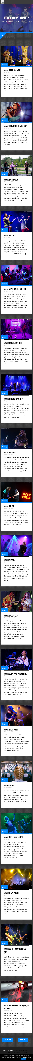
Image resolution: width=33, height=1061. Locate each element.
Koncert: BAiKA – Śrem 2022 (12, 70)
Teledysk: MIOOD (9, 785)
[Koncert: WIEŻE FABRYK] (16, 715)
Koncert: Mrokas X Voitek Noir (13, 399)
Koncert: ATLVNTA (9, 560)
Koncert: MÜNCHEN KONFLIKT (13, 343)
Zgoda (23, 1059)
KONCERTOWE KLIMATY (16, 18)
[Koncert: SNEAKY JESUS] (16, 601)
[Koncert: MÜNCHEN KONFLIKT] (16, 329)
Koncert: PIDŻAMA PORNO (11, 893)
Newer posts (22, 1040)
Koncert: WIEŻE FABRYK (11, 729)
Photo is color (8, 1050)
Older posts (8, 1040)
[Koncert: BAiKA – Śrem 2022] (16, 56)
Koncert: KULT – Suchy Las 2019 (13, 837)
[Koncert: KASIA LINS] (16, 438)
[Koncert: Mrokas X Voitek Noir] (16, 384)
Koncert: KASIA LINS (10, 452)
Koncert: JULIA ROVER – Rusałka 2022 (15, 126)
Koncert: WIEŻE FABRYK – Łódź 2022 (15, 289)
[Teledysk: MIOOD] (16, 771)
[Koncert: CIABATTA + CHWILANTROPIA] (16, 659)
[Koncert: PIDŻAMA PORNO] (16, 879)
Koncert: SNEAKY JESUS (11, 615)
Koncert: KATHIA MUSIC (11, 179)
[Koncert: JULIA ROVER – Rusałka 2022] (16, 112)
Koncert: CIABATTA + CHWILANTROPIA (15, 674)
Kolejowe (4, 780)
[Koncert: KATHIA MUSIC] (16, 165)
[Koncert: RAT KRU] (16, 221)
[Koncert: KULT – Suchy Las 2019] (16, 823)
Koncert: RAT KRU (9, 235)
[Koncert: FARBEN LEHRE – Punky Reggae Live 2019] (16, 991)
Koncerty (4, 64)
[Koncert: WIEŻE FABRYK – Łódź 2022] (16, 275)
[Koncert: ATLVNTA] (16, 545)
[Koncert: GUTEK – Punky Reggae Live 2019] (16, 934)
